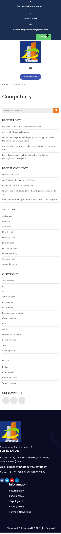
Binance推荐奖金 (10, 185)
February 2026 (8, 237)
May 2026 (6, 221)
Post (4, 324)
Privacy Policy (16, 506)
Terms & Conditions (20, 512)
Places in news (9, 318)
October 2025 (8, 259)
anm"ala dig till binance (13, 180)
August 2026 (7, 216)
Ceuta (16, 175)
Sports (5, 345)
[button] (30, 68)
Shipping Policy (17, 501)
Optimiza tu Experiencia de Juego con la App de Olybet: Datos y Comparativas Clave (28, 139)
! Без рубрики (8, 280)
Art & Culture (8, 297)
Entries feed (8, 372)
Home (5, 84)
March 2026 (7, 232)
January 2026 (8, 243)
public (5, 329)
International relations (12, 313)
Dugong (31, 180)
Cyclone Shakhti (28, 185)
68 (3, 291)
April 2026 (6, 226)
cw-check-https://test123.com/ (16, 132)
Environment (8, 307)
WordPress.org (9, 383)
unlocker (6, 175)
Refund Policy (16, 496)
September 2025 (9, 264)
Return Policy (16, 490)
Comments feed (9, 377)
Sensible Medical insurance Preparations (21, 126)
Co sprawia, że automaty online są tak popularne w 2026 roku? (28, 148)
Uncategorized (9, 350)
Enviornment (8, 302)
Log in (5, 367)
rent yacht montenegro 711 (14, 199)
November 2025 (9, 253)
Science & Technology (13, 334)
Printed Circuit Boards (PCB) (43, 199)
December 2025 (9, 248)
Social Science (9, 340)
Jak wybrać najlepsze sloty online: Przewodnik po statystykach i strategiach (25, 157)
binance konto (8, 191)
